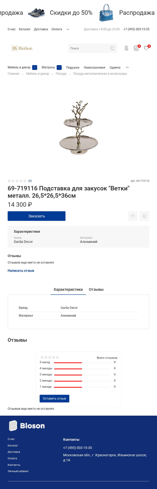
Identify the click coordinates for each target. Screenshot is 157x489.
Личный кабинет (18, 471)
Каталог (25, 29)
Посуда (61, 73)
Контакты (14, 465)
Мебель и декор (19, 67)
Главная (13, 73)
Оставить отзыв (54, 398)
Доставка (41, 29)
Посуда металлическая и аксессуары (100, 73)
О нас (12, 29)
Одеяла (115, 67)
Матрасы (48, 67)
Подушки (72, 67)
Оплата (57, 29)
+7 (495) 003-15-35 (136, 29)
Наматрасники (94, 67)
